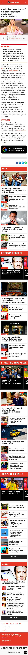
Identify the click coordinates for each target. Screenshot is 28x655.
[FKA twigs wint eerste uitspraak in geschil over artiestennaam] (4, 592)
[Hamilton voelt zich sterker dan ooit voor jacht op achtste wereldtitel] (4, 586)
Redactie (14, 37)
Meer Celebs (18, 617)
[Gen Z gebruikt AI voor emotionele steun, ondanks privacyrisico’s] (14, 172)
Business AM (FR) (16, 636)
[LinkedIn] (8, 626)
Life (3, 185)
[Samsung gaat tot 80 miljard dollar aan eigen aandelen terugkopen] (14, 321)
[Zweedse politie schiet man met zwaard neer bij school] (4, 503)
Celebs (3, 33)
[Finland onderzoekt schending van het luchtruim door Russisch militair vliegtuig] (4, 529)
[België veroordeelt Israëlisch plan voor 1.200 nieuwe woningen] (4, 547)
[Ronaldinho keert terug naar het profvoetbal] (4, 305)
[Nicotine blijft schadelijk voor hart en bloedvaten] (4, 447)
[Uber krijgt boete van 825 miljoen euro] (14, 426)
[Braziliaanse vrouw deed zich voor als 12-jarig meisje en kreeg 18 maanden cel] (4, 242)
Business (4, 438)
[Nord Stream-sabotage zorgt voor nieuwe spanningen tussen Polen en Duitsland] (4, 462)
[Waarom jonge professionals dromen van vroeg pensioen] (4, 204)
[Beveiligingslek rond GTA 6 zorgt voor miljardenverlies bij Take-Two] (4, 454)
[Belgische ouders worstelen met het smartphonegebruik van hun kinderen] (4, 195)
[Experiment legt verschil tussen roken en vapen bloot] (14, 211)
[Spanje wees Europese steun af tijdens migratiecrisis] (4, 539)
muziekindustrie (13, 70)
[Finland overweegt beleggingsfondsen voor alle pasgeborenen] (4, 511)
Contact (4, 642)
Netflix (3, 377)
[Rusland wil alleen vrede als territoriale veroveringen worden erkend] (14, 392)
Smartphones (5, 201)
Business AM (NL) (6, 636)
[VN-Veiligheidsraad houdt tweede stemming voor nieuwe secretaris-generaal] (14, 283)
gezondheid (4, 224)
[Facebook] (3, 626)
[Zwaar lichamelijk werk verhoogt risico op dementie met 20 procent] (4, 417)
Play (7, 623)
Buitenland (4, 209)
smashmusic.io (21, 130)
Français (4, 630)
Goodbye (4, 637)
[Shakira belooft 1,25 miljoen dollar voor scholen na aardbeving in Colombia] (4, 598)
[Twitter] (5, 626)
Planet (12, 623)
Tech (16, 623)
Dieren (3, 240)
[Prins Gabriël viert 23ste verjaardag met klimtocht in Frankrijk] (4, 611)
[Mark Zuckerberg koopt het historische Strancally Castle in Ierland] (4, 352)
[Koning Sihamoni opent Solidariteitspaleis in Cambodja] (4, 313)
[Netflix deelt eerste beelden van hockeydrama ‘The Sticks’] (12, 367)
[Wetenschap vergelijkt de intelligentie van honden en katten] (4, 234)
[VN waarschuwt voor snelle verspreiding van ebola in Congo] (4, 344)
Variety (3, 68)
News (3, 623)
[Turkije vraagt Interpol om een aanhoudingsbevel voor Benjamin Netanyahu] (4, 519)
